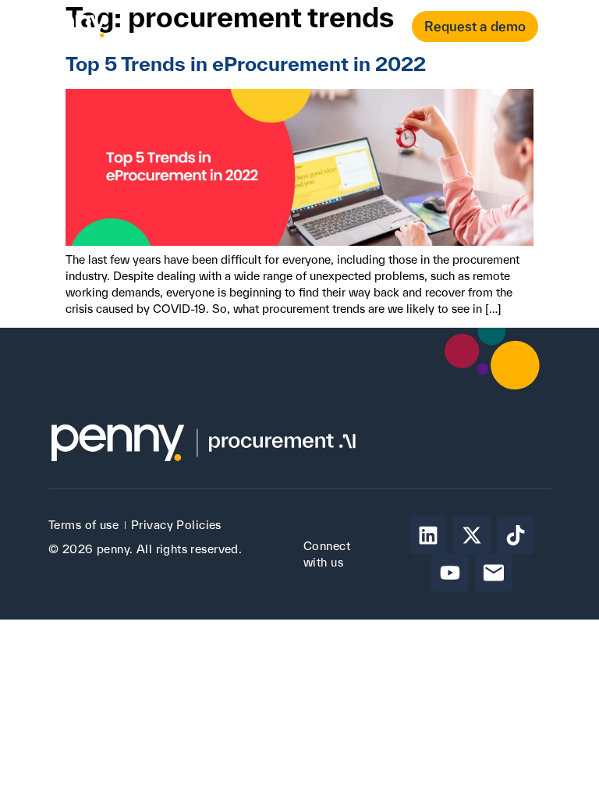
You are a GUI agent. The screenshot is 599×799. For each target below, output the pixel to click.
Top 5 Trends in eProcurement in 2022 (246, 63)
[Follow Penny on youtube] (450, 572)
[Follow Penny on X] (472, 535)
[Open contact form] (562, 27)
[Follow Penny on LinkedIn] (428, 535)
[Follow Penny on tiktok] (515, 535)
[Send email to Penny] (493, 572)
